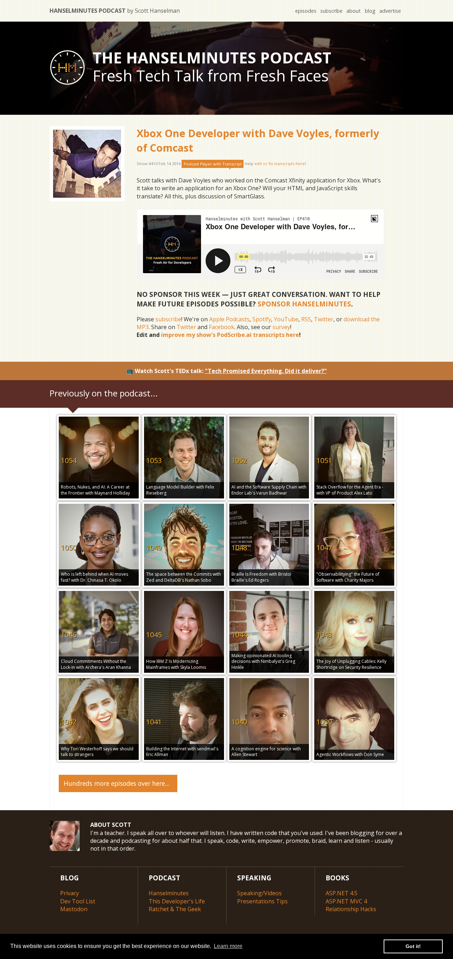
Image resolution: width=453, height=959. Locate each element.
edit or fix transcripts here (279, 164)
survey (281, 327)
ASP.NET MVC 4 (346, 901)
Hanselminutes (169, 893)
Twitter (323, 319)
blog (370, 10)
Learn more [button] (228, 946)
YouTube (286, 319)
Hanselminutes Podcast (115, 11)
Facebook (221, 327)
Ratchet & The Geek (175, 909)
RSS (306, 319)
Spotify (261, 319)
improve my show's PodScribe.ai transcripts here (230, 335)
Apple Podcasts (229, 319)
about (353, 10)
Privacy (69, 893)
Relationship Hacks (351, 909)
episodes (305, 10)
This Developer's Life (177, 901)
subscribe (331, 10)
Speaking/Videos (259, 893)
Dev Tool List (77, 901)
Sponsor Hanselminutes (304, 303)
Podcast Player (213, 164)
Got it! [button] (413, 946)
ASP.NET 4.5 (341, 893)
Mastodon (73, 909)
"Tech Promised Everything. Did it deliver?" (266, 371)
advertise (390, 10)
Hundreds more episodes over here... (116, 783)
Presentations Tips (262, 901)
